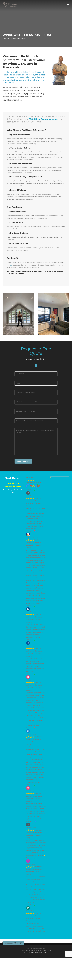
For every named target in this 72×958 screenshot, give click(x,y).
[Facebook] (15, 943)
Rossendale (12, 100)
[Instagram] (21, 943)
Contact (9, 265)
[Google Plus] (18, 943)
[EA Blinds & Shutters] (10, 4)
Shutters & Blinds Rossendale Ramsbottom (36, 952)
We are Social (9, 943)
